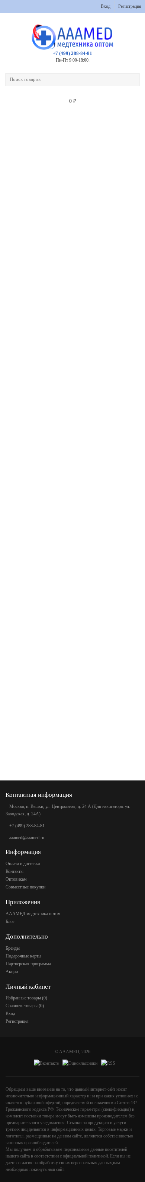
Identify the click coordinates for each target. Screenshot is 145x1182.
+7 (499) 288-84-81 (72, 53)
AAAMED (69, 1051)
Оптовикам (16, 879)
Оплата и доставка (23, 863)
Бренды (13, 948)
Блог (10, 921)
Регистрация (129, 6)
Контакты (14, 871)
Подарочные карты (23, 956)
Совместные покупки (25, 887)
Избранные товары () (26, 998)
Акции (12, 971)
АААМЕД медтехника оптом (33, 913)
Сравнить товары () (25, 1005)
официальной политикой (85, 1156)
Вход (105, 6)
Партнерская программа (28, 963)
